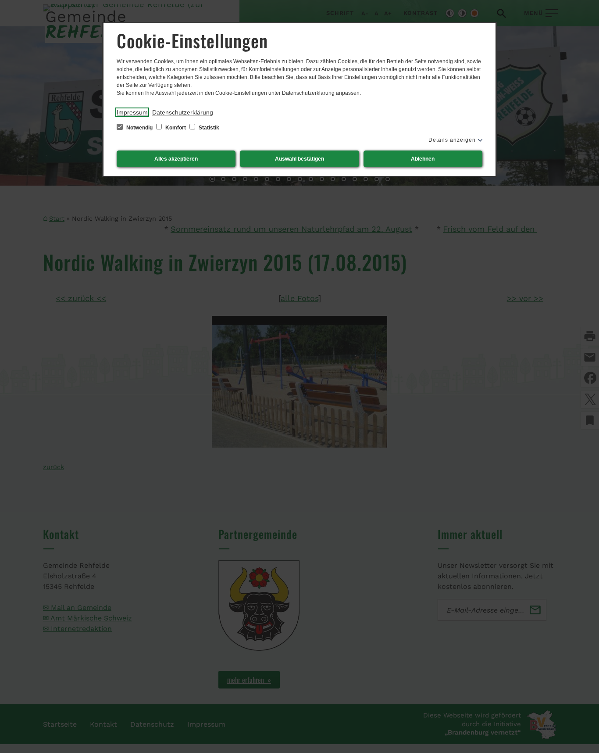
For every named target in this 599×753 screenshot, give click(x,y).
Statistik (208, 128)
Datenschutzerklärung (182, 112)
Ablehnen (423, 159)
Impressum (132, 112)
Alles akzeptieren (176, 159)
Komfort (175, 128)
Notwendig (139, 128)
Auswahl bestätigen (299, 159)
